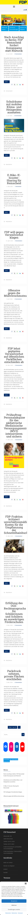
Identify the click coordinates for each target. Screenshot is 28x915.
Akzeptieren (14, 901)
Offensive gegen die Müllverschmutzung (14, 796)
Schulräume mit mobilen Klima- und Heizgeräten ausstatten (14, 107)
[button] (25, 883)
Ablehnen (14, 905)
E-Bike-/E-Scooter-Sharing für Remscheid (14, 179)
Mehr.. (6, 81)
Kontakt (5, 872)
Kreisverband (9, 91)
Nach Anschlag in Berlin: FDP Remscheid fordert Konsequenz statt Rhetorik (14, 43)
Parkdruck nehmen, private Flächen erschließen (14, 675)
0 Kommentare (18, 54)
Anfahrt (5, 869)
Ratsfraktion (9, 164)
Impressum (20, 913)
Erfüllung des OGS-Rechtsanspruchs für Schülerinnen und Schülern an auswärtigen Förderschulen (15, 612)
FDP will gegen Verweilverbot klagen (14, 234)
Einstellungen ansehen (14, 909)
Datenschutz (8, 913)
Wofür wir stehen (8, 862)
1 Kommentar (18, 186)
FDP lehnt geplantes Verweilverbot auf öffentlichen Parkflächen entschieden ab (14, 355)
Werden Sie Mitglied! (9, 866)
